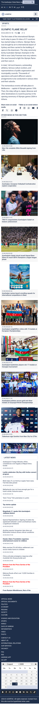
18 (11, 681)
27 (21, 684)
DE (10, 7)
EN (7, 7)
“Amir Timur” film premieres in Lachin (16, 498)
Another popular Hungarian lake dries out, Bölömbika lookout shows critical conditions (18, 531)
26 (16, 684)
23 (36, 681)
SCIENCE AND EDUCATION (10, 618)
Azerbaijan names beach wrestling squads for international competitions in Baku (18, 294)
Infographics (6, 629)
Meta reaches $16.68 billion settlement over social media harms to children (18, 548)
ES (14, 7)
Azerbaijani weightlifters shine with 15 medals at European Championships (19, 330)
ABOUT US (4, 640)
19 (16, 681)
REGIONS (4, 610)
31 (6, 687)
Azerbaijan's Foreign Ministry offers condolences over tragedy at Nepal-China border (17, 464)
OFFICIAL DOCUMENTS (9, 602)
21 (26, 681)
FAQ (2, 652)
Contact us (5, 638)
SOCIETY (4, 612)
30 (36, 684)
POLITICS (4, 604)
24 (6, 684)
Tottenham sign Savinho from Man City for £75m (19, 436)
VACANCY (4, 648)
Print (16, 33)
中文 (22, 7)
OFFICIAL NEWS (6, 599)
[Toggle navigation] (35, 14)
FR (12, 7)
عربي (18, 7)
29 (31, 684)
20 (21, 681)
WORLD (3, 624)
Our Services (6, 646)
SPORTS (5, 23)
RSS (2, 655)
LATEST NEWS (10, 457)
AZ (2, 7)
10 (6, 678)
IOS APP (4, 660)
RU (4, 7)
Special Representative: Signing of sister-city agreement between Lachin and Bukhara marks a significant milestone (19, 522)
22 (31, 681)
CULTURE (4, 615)
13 (21, 678)
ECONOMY (4, 607)
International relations (11, 643)
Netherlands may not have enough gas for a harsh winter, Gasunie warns (18, 490)
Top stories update (9, 505)
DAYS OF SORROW (7, 626)
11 (11, 678)
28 (26, 684)
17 (6, 681)
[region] (20, 526)
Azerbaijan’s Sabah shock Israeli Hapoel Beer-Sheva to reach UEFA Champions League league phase (19, 257)
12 (16, 678)
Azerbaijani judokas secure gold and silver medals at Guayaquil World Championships (17, 402)
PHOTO (3, 634)
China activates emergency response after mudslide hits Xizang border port (17, 557)
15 (31, 678)
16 (36, 678)
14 (26, 678)
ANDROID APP (6, 657)
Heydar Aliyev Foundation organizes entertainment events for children (16, 540)
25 (11, 684)
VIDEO (3, 632)
